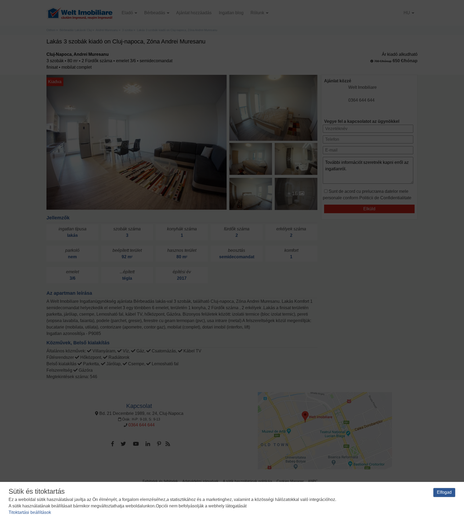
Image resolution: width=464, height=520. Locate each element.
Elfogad (444, 492)
